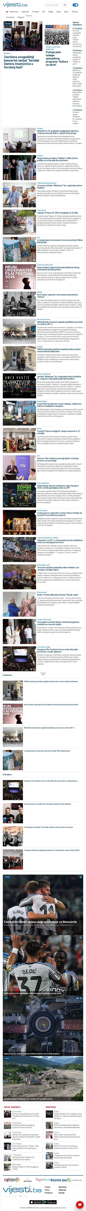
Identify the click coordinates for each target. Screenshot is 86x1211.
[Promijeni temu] (75, 4)
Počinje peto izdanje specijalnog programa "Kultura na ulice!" (57, 58)
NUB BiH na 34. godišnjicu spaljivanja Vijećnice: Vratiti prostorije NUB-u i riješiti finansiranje (58, 132)
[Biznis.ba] (58, 1179)
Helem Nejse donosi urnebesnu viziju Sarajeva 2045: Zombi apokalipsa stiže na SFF (57, 487)
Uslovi (47, 1190)
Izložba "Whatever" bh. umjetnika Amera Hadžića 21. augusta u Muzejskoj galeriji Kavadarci (59, 377)
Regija (50, 12)
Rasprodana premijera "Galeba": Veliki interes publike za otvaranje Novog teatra (77, 99)
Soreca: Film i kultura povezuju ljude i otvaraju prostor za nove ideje (57, 459)
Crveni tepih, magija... (44, 647)
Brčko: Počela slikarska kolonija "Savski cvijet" (57, 595)
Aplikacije (62, 1190)
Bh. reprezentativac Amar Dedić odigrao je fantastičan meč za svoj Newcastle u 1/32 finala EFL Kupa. (39, 925)
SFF (38, 456)
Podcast (35, 12)
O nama (47, 1187)
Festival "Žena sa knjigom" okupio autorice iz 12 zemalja (58, 432)
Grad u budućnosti (43, 483)
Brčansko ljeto (41, 592)
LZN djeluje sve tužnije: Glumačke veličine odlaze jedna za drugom (48, 827)
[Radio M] (9, 1179)
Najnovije (25, 12)
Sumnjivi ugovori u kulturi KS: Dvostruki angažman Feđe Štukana (47, 804)
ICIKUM (39, 292)
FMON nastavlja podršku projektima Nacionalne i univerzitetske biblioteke (59, 350)
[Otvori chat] (80, 1205)
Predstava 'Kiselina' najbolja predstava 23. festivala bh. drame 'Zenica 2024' (52, 850)
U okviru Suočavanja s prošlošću (47, 538)
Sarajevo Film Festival (44, 619)
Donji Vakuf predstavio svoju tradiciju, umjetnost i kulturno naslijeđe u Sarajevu (59, 405)
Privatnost (49, 1193)
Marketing (62, 1187)
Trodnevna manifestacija (45, 265)
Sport (66, 12)
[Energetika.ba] (75, 1179)
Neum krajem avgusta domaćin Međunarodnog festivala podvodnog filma (58, 268)
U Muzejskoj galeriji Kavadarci (46, 183)
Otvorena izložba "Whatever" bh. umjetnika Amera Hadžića (59, 186)
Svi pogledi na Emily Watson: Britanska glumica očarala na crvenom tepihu (58, 623)
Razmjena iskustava (43, 319)
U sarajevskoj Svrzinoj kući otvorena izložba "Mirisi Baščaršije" (60, 241)
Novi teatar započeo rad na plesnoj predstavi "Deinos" (57, 295)
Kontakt (61, 1193)
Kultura (8, 23)
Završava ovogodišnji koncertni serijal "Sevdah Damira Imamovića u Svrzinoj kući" (21, 62)
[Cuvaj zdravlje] (43, 1179)
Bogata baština (42, 401)
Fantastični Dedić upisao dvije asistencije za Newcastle (40, 922)
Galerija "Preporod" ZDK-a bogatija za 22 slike (57, 213)
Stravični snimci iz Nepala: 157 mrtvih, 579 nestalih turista (28, 1099)
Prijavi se (29, 16)
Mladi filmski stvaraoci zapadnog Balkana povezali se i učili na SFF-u (60, 323)
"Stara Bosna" (41, 210)
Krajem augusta (42, 510)
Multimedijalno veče (43, 565)
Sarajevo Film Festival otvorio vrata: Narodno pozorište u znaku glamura (57, 650)
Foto (38, 237)
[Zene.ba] (27, 1179)
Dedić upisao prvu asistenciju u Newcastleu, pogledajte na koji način (32, 993)
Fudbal (7, 877)
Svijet (58, 12)
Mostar (39, 428)
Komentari (10, 17)
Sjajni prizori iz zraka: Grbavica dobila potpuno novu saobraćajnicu (32, 1054)
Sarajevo (40, 128)
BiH (43, 12)
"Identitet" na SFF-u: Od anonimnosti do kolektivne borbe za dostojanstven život (60, 541)
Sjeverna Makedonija (44, 374)
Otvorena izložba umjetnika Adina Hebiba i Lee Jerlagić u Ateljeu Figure (58, 568)
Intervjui (75, 12)
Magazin (21, 17)
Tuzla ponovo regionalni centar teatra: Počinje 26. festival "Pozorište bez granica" (59, 514)
